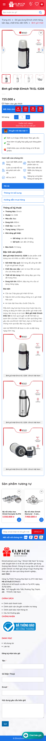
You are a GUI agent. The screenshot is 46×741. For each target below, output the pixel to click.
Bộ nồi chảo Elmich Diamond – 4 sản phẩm (32, 513)
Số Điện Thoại (8, 674)
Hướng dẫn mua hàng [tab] (14, 199)
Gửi (5, 724)
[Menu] (4, 4)
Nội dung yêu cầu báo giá (14, 700)
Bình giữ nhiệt (37, 23)
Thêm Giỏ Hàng (26, 123)
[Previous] (4, 50)
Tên (4, 661)
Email (5, 687)
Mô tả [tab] (6, 186)
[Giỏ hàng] (42, 4)
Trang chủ (6, 20)
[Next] (42, 50)
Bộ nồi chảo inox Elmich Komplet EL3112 (11, 513)
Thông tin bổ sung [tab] (12, 193)
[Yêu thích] (37, 4)
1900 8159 (13, 328)
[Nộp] (41, 12)
